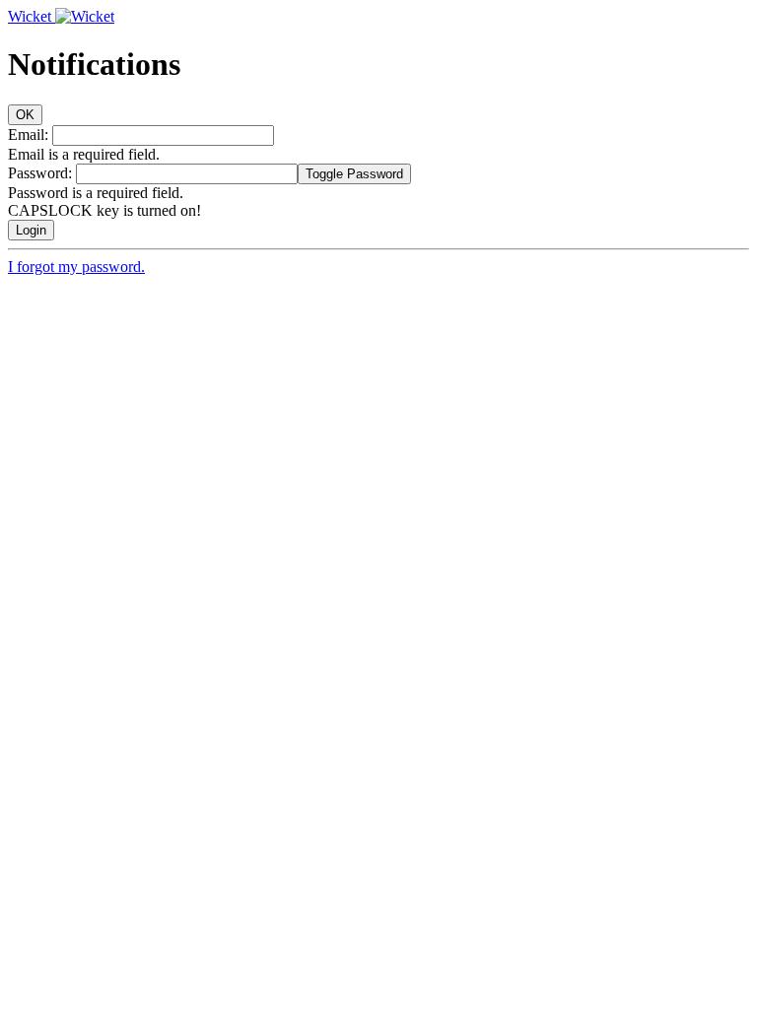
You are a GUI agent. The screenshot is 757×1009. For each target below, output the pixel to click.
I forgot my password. (76, 266)
